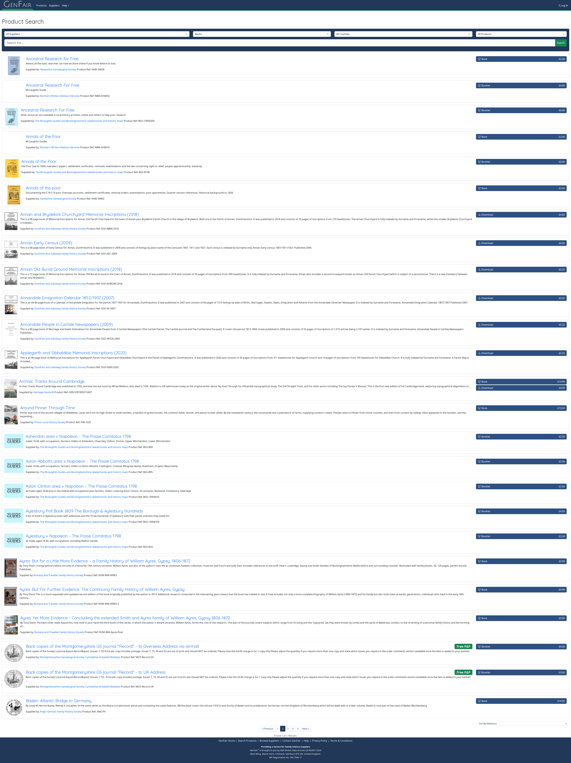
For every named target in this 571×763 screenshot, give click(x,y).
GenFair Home (227, 740)
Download (523, 214)
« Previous (267, 728)
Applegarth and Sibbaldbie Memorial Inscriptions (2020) (73, 352)
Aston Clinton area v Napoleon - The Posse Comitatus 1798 (81, 486)
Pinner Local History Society (50, 422)
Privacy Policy (319, 740)
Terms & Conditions (341, 740)
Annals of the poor (43, 187)
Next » (305, 728)
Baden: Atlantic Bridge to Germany (58, 700)
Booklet (523, 85)
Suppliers (54, 5)
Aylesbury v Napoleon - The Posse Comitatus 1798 (73, 536)
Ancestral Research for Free (52, 58)
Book (523, 59)
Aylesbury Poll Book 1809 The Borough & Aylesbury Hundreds (84, 511)
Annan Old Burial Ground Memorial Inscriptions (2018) (71, 269)
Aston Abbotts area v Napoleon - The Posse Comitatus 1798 (82, 461)
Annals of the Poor (43, 136)
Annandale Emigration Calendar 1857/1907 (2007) (67, 297)
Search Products (247, 740)
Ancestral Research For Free (52, 85)
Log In (564, 5)
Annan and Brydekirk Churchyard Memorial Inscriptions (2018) (79, 214)
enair (17, 4)
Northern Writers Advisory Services (60, 96)
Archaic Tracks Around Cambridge (51, 381)
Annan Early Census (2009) (46, 242)
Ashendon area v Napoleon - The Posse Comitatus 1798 (78, 436)
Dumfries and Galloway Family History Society (60, 228)
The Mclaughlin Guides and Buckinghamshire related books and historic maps (79, 121)
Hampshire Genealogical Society (58, 69)
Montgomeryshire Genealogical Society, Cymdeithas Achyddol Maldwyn (80, 657)
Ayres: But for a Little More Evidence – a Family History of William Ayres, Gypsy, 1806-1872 (104, 560)
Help (306, 740)
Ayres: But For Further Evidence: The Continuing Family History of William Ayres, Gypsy (102, 589)
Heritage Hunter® (43, 392)
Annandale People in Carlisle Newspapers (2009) (66, 324)
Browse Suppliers (269, 740)
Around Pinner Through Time (47, 407)
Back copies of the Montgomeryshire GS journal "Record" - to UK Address (96, 672)
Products (41, 5)
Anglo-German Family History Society (61, 711)
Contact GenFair (291, 740)
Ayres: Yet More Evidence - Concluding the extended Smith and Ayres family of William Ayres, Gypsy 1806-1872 (125, 617)
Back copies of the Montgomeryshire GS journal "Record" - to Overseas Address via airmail (112, 646)
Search (561, 42)
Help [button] (64, 5)
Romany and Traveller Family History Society (58, 575)
